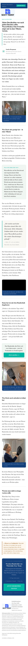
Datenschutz (18, 633)
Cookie (8, 633)
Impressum (4, 633)
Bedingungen (4, 635)
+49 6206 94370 (15, 608)
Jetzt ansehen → (14, 355)
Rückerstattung (13, 633)
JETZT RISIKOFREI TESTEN (14, 587)
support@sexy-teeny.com (17, 610)
